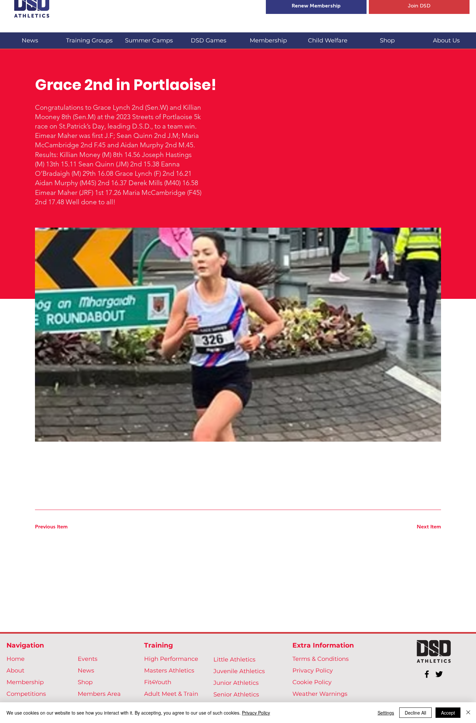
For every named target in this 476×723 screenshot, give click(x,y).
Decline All (415, 712)
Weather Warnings (319, 693)
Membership (25, 682)
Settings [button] (386, 712)
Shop (85, 682)
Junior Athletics (236, 682)
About (15, 670)
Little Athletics (234, 659)
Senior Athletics (236, 694)
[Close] (468, 712)
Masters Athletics (169, 670)
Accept (448, 712)
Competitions (26, 693)
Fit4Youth (157, 682)
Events (87, 658)
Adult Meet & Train (171, 693)
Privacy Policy (312, 670)
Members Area (99, 693)
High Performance (171, 658)
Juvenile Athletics (239, 671)
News (86, 670)
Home (15, 658)
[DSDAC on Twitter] (439, 674)
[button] (89, 37)
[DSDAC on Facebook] (427, 674)
